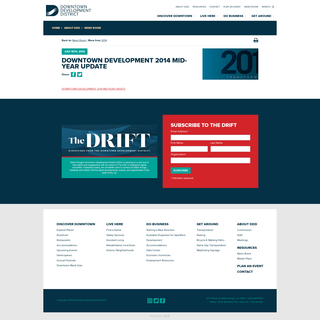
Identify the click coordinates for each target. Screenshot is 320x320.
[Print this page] (255, 40)
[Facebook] (162, 301)
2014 (104, 40)
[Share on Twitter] (79, 74)
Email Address (180, 131)
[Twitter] (156, 301)
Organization (178, 154)
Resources (199, 6)
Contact (215, 6)
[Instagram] (150, 301)
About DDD (182, 6)
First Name (177, 143)
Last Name (216, 143)
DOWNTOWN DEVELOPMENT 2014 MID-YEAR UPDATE (93, 89)
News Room (251, 6)
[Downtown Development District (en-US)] (68, 10)
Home (56, 28)
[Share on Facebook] (73, 74)
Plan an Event (232, 6)
